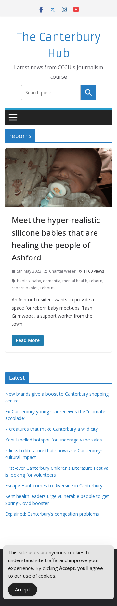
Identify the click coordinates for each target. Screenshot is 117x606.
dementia (51, 280)
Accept (22, 589)
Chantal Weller (62, 271)
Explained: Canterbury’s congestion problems (52, 514)
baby (36, 280)
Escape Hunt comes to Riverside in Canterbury (53, 485)
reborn (95, 280)
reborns (47, 288)
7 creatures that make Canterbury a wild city (51, 429)
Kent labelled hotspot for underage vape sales (53, 440)
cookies (46, 576)
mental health (74, 280)
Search (88, 92)
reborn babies (25, 288)
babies (23, 280)
